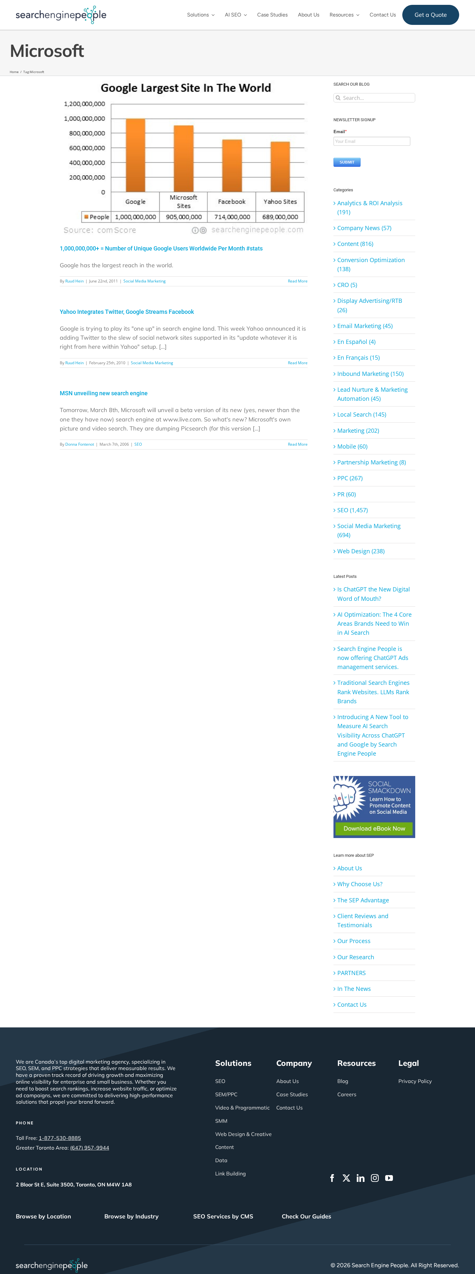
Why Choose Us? (360, 884)
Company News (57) (364, 228)
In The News (354, 989)
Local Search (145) (361, 414)
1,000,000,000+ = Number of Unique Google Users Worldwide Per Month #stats (161, 248)
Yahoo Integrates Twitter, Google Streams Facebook (127, 311)
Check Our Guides (306, 1216)
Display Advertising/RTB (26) (369, 305)
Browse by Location (43, 1216)
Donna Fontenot (79, 444)
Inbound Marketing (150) (370, 373)
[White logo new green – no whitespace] (52, 1261)
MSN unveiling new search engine (104, 393)
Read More (298, 281)
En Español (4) (356, 341)
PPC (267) (350, 478)
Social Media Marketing (144, 281)
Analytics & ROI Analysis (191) (370, 207)
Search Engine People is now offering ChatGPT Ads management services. (372, 658)
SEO (138, 444)
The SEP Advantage (363, 900)
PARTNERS (351, 973)
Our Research (355, 957)
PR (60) (346, 494)
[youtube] (389, 1178)
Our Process (354, 941)
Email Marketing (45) (365, 326)
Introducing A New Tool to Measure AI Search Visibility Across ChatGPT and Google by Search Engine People (372, 735)
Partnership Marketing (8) (371, 462)
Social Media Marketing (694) (369, 530)
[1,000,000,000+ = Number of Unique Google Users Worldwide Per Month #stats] (184, 155)
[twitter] (346, 1178)
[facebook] (332, 1178)
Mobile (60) (352, 446)
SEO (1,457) (352, 510)
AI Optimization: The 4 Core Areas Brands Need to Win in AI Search (374, 623)
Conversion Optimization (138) (371, 264)
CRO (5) (347, 285)
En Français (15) (358, 357)
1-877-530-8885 (60, 1138)
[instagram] (375, 1178)
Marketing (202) (358, 430)
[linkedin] (360, 1178)
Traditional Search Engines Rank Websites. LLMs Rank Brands (373, 692)
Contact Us (352, 1004)
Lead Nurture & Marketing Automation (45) (372, 394)
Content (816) (355, 244)
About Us (349, 868)
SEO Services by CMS (223, 1216)
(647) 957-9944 (89, 1147)
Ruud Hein (74, 281)
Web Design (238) (361, 551)
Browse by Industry (131, 1216)
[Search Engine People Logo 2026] (61, 8)
